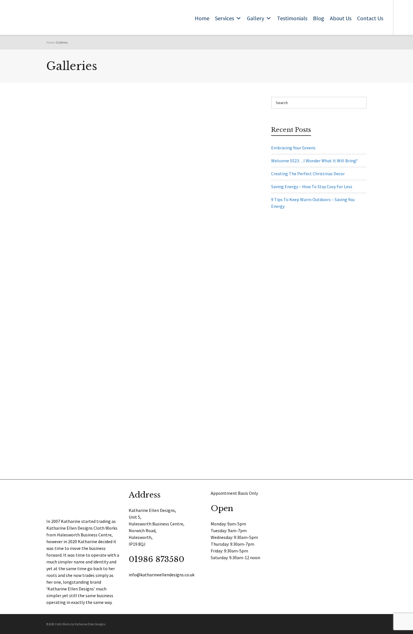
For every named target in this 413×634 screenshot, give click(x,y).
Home (202, 18)
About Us (340, 18)
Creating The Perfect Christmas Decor (308, 173)
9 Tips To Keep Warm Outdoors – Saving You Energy (313, 203)
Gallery (255, 18)
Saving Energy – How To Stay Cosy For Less (311, 186)
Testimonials (292, 18)
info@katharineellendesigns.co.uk (161, 574)
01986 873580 (156, 559)
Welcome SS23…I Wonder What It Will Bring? (314, 160)
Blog (318, 18)
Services (224, 18)
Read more (66, 143)
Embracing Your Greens (293, 147)
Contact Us (370, 18)
